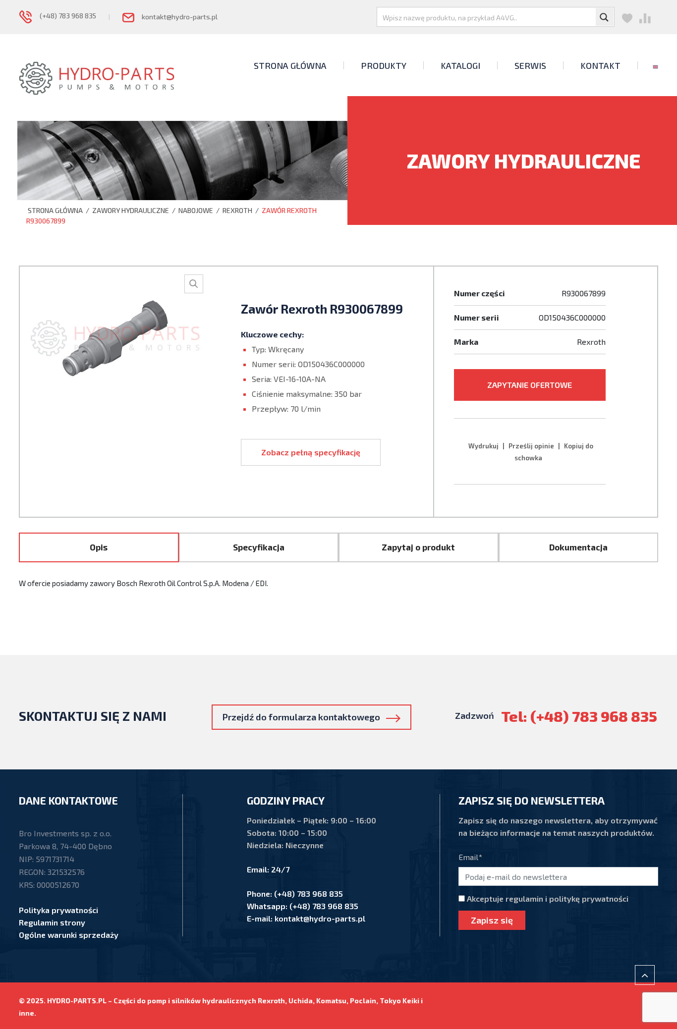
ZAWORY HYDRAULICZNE (130, 210)
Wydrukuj (483, 446)
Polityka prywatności (58, 910)
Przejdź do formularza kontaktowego (304, 716)
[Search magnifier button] (604, 16)
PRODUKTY (383, 65)
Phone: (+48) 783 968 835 (295, 893)
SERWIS (530, 65)
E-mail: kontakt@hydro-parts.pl (306, 918)
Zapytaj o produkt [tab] (418, 547)
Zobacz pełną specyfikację (310, 452)
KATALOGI (460, 65)
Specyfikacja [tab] (258, 547)
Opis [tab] (99, 547)
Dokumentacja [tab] (578, 547)
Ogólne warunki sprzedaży (68, 934)
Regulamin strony (52, 922)
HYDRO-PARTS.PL (77, 1000)
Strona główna (54, 210)
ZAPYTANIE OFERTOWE (529, 384)
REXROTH (237, 210)
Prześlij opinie (531, 446)
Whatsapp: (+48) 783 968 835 (302, 906)
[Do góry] (645, 975)
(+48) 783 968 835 (64, 15)
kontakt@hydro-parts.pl (176, 16)
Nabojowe (195, 210)
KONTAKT (600, 65)
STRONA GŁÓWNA (290, 65)
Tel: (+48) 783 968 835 (579, 716)
